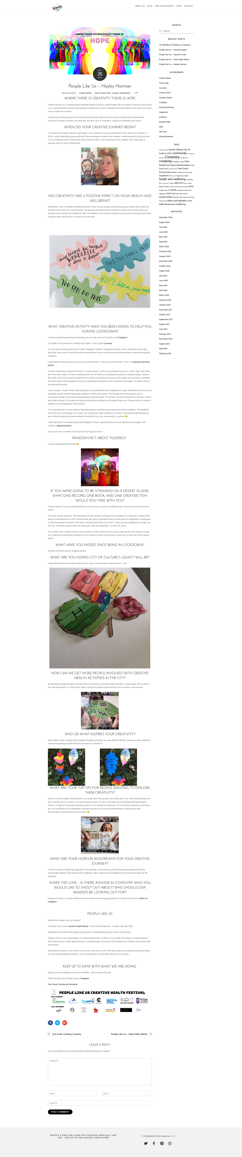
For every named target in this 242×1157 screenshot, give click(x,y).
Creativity (163, 102)
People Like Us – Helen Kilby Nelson (129, 1034)
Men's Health (188, 183)
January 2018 (164, 305)
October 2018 (164, 266)
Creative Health (85, 93)
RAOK (173, 190)
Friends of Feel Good (184, 172)
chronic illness (175, 149)
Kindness (163, 117)
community (180, 153)
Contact (188, 6)
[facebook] (154, 1143)
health (186, 176)
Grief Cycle (172, 176)
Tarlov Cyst (163, 201)
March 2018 (164, 295)
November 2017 (165, 310)
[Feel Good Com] (57, 10)
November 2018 (165, 261)
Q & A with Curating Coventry (66, 1034)
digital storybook (64, 426)
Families (181, 161)
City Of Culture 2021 (103, 93)
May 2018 (163, 285)
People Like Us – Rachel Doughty (173, 50)
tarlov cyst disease (177, 200)
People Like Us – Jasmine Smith (172, 54)
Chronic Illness (165, 78)
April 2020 (163, 242)
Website (53, 1103)
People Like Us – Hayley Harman (99, 86)
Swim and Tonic (188, 197)
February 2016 (165, 353)
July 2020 (163, 227)
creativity (165, 161)
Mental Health (164, 122)
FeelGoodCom (172, 168)
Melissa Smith (69, 93)
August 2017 (164, 324)
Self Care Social (182, 194)
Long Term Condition (168, 183)
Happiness (163, 112)
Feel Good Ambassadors (177, 165)
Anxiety (166, 150)
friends (173, 172)
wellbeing (181, 204)
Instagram (122, 337)
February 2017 (165, 334)
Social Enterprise (166, 136)
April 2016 (163, 348)
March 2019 (164, 246)
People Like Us (164, 190)
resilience (180, 190)
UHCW (189, 201)
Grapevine (164, 175)
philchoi (173, 1136)
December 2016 (165, 339)
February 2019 (165, 251)
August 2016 (164, 344)
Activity (161, 150)
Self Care (163, 132)
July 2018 (163, 276)
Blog (150, 6)
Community (164, 83)
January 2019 (164, 256)
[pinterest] (162, 1143)
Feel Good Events (164, 6)
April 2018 (163, 290)
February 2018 (165, 300)
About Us (140, 6)
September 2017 (166, 319)
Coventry (115, 93)
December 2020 (165, 217)
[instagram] (170, 1143)
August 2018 (164, 271)
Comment (54, 1061)
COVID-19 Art (165, 93)
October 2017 (164, 314)
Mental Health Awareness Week (179, 186)
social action (166, 197)
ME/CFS (179, 183)
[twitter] (146, 1143)
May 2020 (163, 237)
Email (106, 1094)
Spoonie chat (177, 197)
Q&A (161, 127)
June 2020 (163, 232)
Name (52, 1094)
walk (161, 204)
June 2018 (163, 280)
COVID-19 (184, 158)
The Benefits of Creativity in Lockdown (175, 45)
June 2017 (163, 329)
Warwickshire (125, 93)
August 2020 (164, 222)
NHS (191, 186)
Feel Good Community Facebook (63, 984)
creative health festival (78, 926)
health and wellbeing (172, 179)
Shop (179, 6)
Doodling (175, 162)
